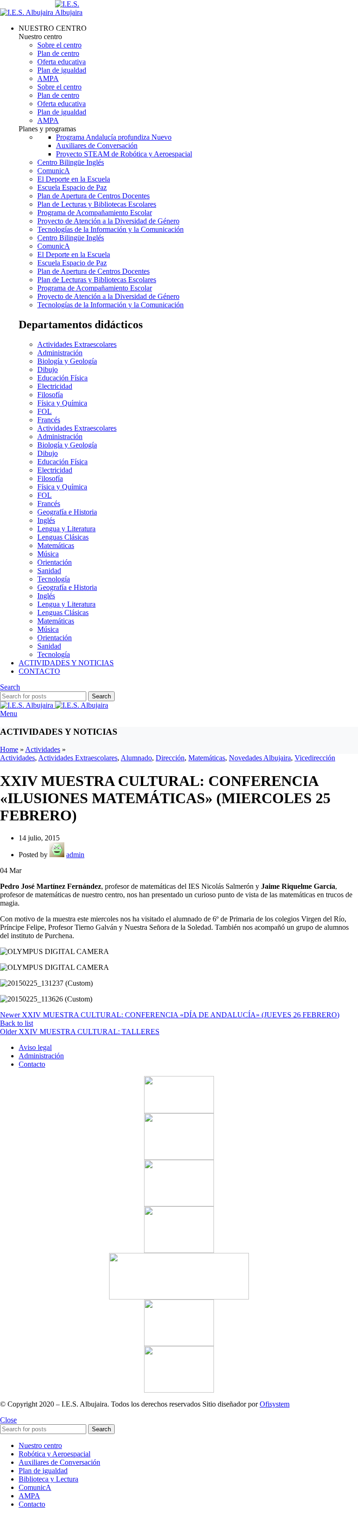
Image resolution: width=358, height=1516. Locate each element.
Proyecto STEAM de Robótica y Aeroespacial (124, 154)
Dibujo (47, 369)
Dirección (170, 758)
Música (48, 554)
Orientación (54, 562)
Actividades (42, 749)
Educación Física (62, 378)
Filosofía (50, 395)
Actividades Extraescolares (77, 344)
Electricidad (54, 386)
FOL (44, 411)
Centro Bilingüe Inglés (70, 162)
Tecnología (53, 579)
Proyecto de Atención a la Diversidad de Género (108, 221)
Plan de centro (58, 53)
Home (9, 749)
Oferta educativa (61, 62)
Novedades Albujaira (260, 758)
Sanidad (49, 571)
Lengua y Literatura (66, 529)
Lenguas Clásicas (63, 537)
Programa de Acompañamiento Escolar (94, 213)
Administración (60, 353)
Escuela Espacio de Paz (72, 187)
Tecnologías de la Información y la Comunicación (110, 229)
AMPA (48, 78)
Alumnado (136, 758)
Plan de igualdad (61, 70)
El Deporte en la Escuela (73, 179)
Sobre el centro (59, 45)
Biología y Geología (67, 361)
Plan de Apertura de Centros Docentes (93, 196)
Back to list (16, 1023)
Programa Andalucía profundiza (114, 137)
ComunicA (53, 171)
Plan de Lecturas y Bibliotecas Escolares (96, 204)
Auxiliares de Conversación (97, 145)
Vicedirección (315, 758)
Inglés (46, 520)
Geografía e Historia (67, 512)
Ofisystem (274, 1404)
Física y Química (62, 403)
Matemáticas (55, 545)
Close (8, 1420)
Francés (48, 420)
